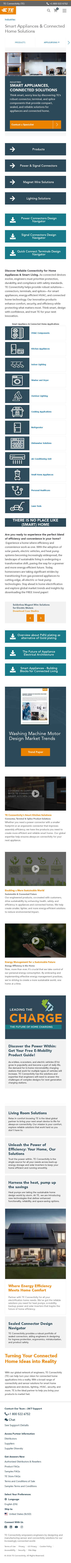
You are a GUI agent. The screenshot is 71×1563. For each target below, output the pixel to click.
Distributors (11, 1438)
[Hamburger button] (64, 10)
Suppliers (9, 1443)
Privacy (21, 1546)
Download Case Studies (26, 610)
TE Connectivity (8, 10)
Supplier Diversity (14, 1448)
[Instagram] (22, 1527)
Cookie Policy (46, 1546)
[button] (35, 793)
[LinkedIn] (11, 1527)
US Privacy (32, 1546)
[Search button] (48, 10)
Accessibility (9, 1550)
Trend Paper (35, 752)
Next (41, 618)
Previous (30, 618)
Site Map (32, 1550)
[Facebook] (6, 1527)
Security (21, 1550)
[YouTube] (16, 1527)
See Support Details (17, 1425)
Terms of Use (10, 1546)
